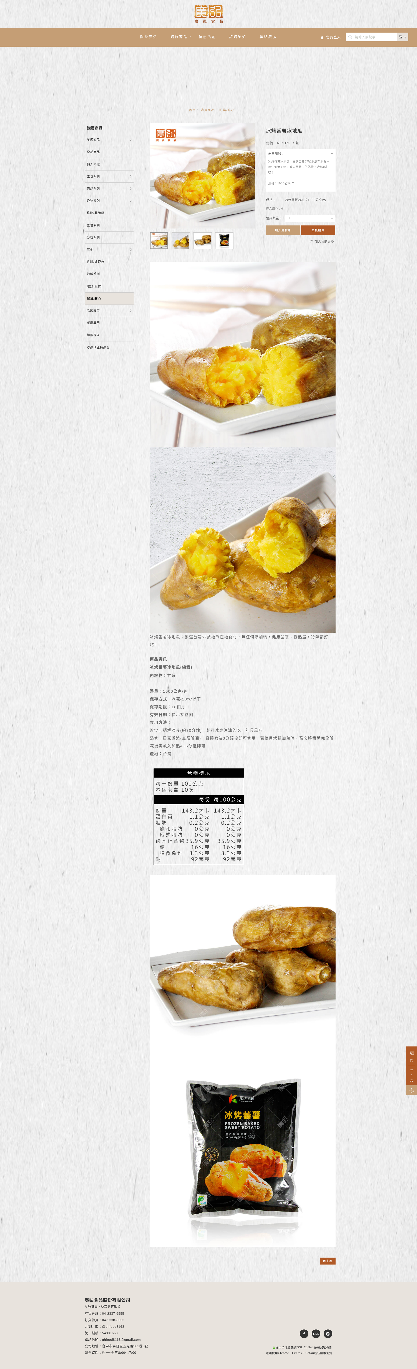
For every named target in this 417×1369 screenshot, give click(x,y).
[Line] (314, 1333)
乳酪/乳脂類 (95, 213)
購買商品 (179, 37)
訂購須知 (238, 37)
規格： (271, 199)
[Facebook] (302, 1333)
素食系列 (93, 225)
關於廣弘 (148, 37)
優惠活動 (207, 37)
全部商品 (93, 152)
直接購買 (318, 230)
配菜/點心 (227, 110)
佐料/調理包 (95, 261)
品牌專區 (93, 310)
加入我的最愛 (324, 241)
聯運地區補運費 (98, 347)
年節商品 (93, 139)
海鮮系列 (93, 274)
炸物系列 (93, 200)
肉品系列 (93, 188)
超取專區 (93, 335)
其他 (90, 249)
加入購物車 (283, 230)
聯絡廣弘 (268, 37)
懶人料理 (93, 164)
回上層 (327, 1261)
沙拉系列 (93, 237)
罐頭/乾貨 (94, 286)
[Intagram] (326, 1333)
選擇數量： (274, 218)
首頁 (192, 110)
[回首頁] (208, 13)
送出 (402, 37)
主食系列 (93, 176)
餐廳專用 (93, 322)
